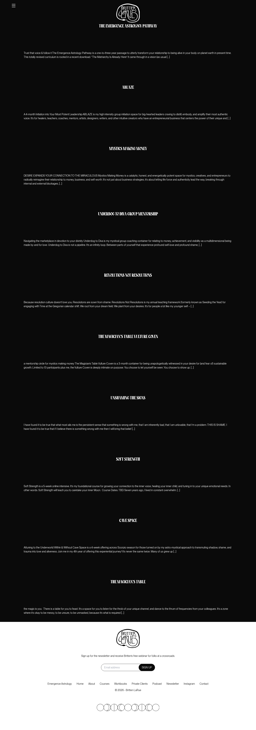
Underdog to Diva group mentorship (128, 214)
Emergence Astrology (60, 683)
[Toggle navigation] (13, 5)
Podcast (157, 683)
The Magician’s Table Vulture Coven (128, 337)
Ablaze (128, 87)
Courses (104, 683)
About (91, 683)
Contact (204, 683)
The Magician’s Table (128, 582)
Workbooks (120, 683)
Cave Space (128, 521)
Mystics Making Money (128, 149)
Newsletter (173, 683)
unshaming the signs (128, 398)
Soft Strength (128, 459)
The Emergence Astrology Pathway (128, 26)
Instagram (189, 683)
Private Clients (140, 683)
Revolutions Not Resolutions (128, 275)
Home (80, 683)
